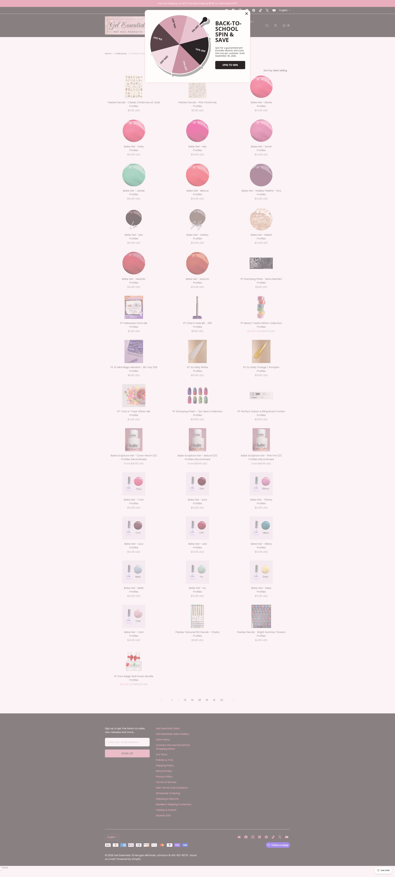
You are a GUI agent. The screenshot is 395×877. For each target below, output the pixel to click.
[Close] (246, 13)
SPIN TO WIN (230, 65)
